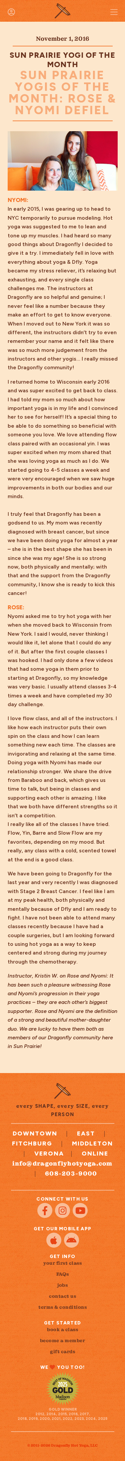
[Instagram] (62, 1210)
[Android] (71, 1240)
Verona (49, 1153)
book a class (62, 1329)
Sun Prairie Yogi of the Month (62, 59)
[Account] (11, 12)
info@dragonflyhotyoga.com (62, 1163)
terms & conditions (62, 1307)
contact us (62, 1296)
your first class (62, 1263)
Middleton (92, 1143)
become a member (62, 1340)
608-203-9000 (71, 1173)
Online (95, 1153)
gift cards (62, 1351)
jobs (62, 1285)
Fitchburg (32, 1143)
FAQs (62, 1274)
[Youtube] (80, 1210)
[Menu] (114, 12)
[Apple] (53, 1240)
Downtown (35, 1133)
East (86, 1133)
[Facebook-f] (44, 1210)
